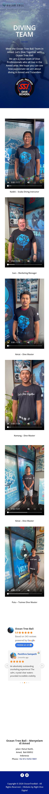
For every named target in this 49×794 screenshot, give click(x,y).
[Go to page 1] (22, 682)
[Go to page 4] (28, 682)
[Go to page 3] (26, 682)
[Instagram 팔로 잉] (27, 775)
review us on (23, 644)
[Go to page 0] (20, 682)
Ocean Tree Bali (24, 628)
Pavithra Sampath (27, 654)
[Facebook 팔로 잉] (22, 775)
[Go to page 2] (24, 682)
